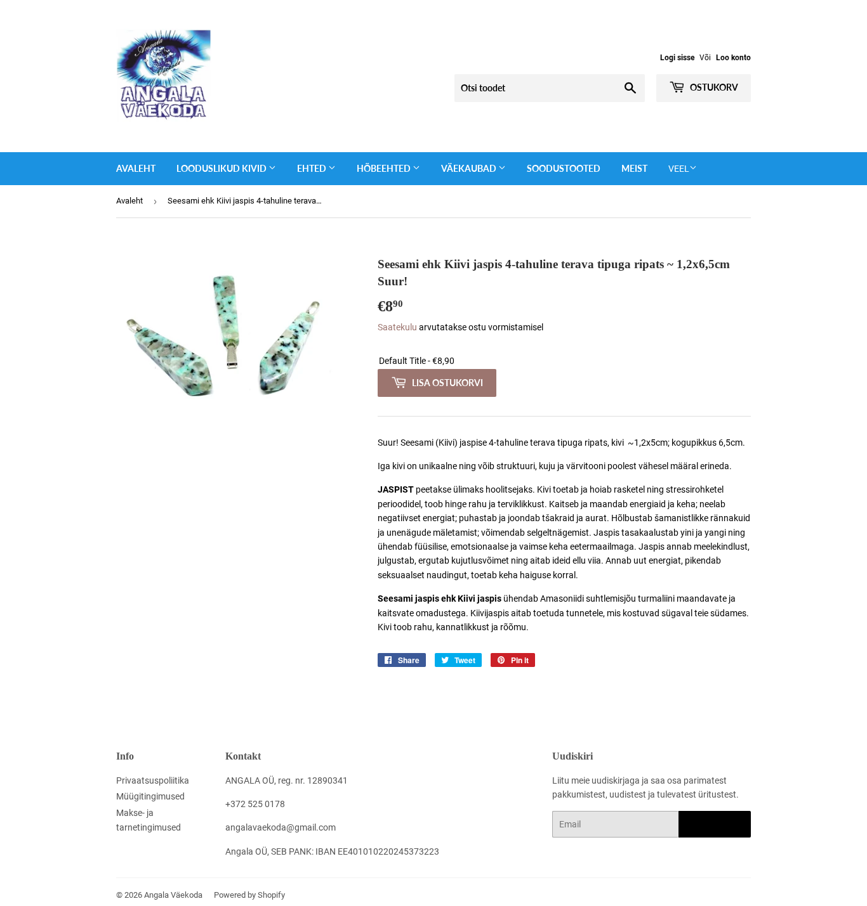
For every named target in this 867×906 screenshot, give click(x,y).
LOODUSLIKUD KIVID (222, 168)
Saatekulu (397, 327)
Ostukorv (713, 87)
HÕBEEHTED (385, 168)
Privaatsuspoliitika (152, 780)
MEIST (634, 168)
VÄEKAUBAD (469, 168)
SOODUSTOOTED (563, 168)
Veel (678, 169)
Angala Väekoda (173, 895)
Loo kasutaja (715, 824)
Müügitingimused (150, 796)
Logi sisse (677, 57)
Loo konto (733, 57)
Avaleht (136, 168)
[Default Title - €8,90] (564, 361)
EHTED (312, 168)
